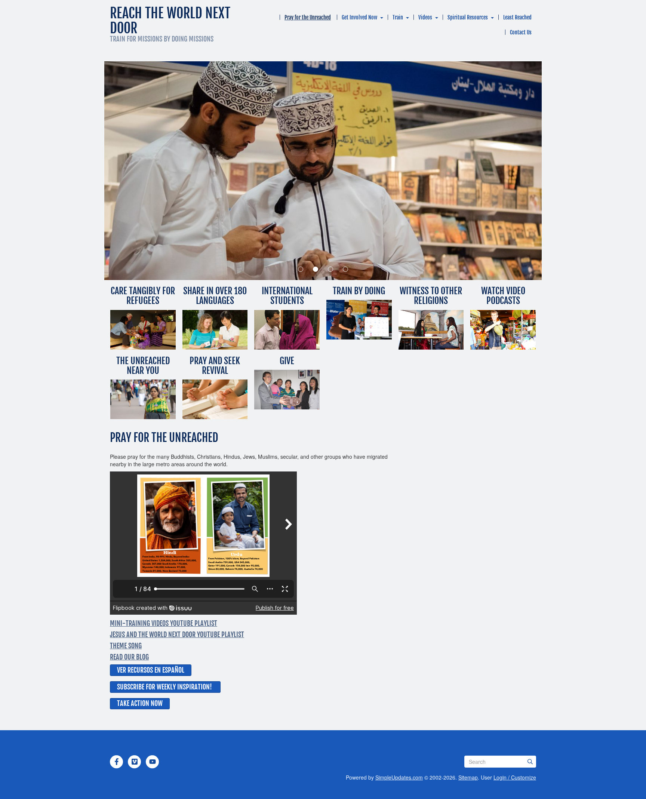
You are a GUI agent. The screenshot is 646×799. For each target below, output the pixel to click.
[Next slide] (512, 170)
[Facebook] (117, 762)
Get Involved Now (359, 17)
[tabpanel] (323, 170)
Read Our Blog (129, 657)
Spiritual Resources (467, 17)
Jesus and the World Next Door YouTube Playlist (177, 634)
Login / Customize (514, 777)
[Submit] (530, 762)
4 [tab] (345, 269)
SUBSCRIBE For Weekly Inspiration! (164, 687)
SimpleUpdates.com (399, 777)
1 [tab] (300, 269)
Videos (425, 17)
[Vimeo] (135, 762)
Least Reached (517, 17)
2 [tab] (315, 269)
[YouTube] (153, 762)
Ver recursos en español (150, 670)
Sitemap (468, 777)
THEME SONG (126, 646)
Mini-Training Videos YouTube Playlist (163, 623)
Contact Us (521, 32)
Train (398, 17)
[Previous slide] (134, 170)
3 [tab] (330, 269)
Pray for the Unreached (307, 17)
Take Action (134, 703)
